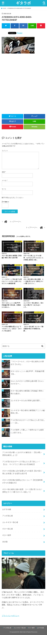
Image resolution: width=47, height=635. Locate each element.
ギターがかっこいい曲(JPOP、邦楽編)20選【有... (27, 372)
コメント (5, 150)
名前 (4, 172)
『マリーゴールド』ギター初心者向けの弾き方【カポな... (27, 362)
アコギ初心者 (7, 516)
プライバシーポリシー (10, 616)
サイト (4, 189)
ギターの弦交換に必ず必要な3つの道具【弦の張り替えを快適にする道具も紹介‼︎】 (22, 472)
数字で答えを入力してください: (13, 197)
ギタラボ (23, 3)
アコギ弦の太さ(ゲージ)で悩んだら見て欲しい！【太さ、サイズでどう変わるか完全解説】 (21, 463)
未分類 (5, 542)
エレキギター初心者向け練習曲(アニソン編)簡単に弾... (27, 411)
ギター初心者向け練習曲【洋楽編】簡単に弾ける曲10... (27, 392)
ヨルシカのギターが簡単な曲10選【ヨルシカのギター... (27, 382)
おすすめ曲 (6, 509)
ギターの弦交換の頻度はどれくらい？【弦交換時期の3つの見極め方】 (22, 481)
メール (4, 180)
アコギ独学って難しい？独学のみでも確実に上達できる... (27, 431)
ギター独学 (6, 535)
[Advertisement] (23, 83)
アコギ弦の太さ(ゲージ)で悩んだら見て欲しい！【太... (27, 421)
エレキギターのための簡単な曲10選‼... (25, 400)
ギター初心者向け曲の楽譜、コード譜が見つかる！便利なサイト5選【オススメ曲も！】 (22, 490)
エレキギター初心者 (10, 522)
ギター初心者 (7, 529)
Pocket (19, 33)
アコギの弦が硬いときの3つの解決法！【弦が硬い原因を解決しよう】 (22, 453)
